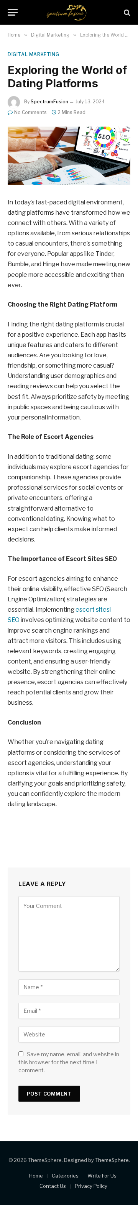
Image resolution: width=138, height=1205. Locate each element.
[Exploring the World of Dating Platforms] (69, 156)
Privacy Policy (91, 1186)
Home (36, 1176)
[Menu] (13, 12)
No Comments (30, 112)
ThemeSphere (112, 1160)
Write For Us (102, 1176)
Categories (65, 1176)
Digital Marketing (33, 54)
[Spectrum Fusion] (69, 12)
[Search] (126, 12)
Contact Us (52, 1186)
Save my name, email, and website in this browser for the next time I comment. (68, 1062)
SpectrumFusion (49, 101)
